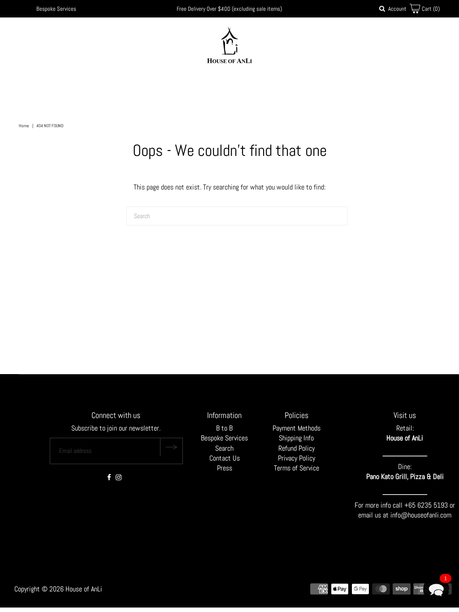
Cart (430, 9)
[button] (436, 589)
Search (224, 448)
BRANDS (178, 86)
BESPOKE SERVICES (230, 86)
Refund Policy (296, 448)
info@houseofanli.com (420, 515)
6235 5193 (433, 505)
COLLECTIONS (133, 86)
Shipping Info (296, 438)
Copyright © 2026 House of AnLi (58, 589)
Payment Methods (296, 428)
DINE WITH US (281, 86)
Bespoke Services (56, 9)
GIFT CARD (329, 86)
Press (224, 468)
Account (397, 9)
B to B (224, 428)
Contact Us (224, 458)
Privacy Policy (296, 458)
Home (24, 126)
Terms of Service (296, 468)
